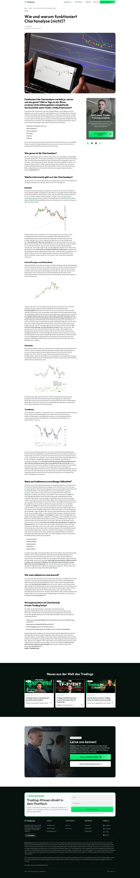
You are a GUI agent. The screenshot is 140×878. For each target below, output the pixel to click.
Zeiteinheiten (52, 566)
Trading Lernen (67, 2)
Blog (30, 8)
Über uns (67, 825)
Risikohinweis (88, 831)
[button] (68, 2)
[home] (30, 2)
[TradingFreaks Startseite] (30, 821)
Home (25, 8)
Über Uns (96, 2)
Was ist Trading (51, 828)
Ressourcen (88, 2)
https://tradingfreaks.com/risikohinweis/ (37, 848)
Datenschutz (88, 828)
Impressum (87, 825)
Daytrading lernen (51, 831)
